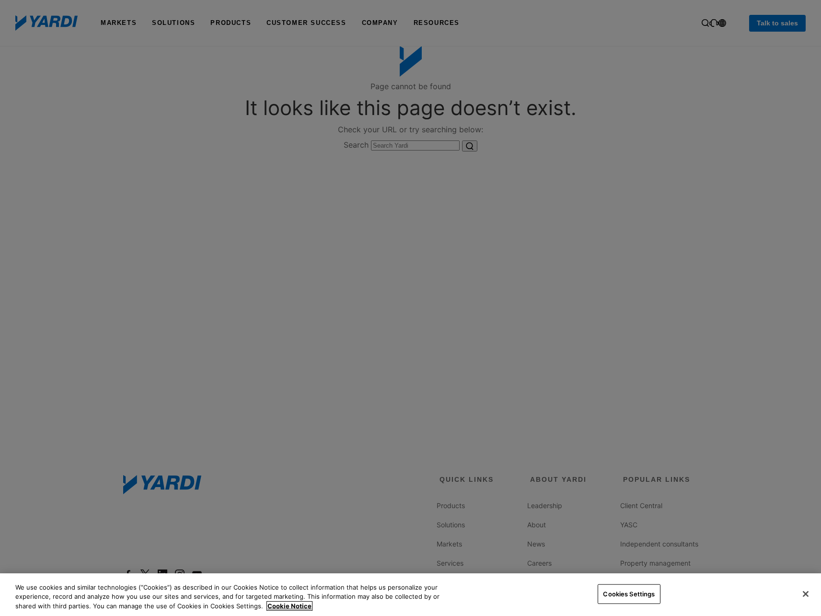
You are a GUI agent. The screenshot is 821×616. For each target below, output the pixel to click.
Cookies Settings (629, 593)
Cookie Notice (289, 606)
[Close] (805, 593)
